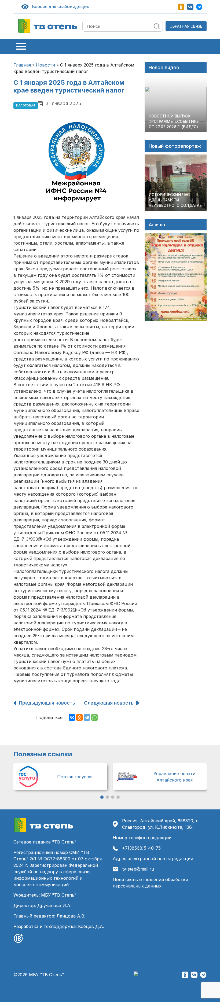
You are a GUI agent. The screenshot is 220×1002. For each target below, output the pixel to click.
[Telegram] (87, 717)
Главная (22, 65)
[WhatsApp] (94, 717)
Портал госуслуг (75, 776)
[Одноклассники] (79, 717)
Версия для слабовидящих (59, 6)
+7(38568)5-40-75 (141, 848)
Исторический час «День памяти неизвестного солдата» (175, 200)
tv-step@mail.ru (138, 869)
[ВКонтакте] (72, 717)
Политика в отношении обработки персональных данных (150, 883)
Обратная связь (186, 26)
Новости (45, 65)
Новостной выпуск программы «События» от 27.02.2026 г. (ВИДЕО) (174, 121)
